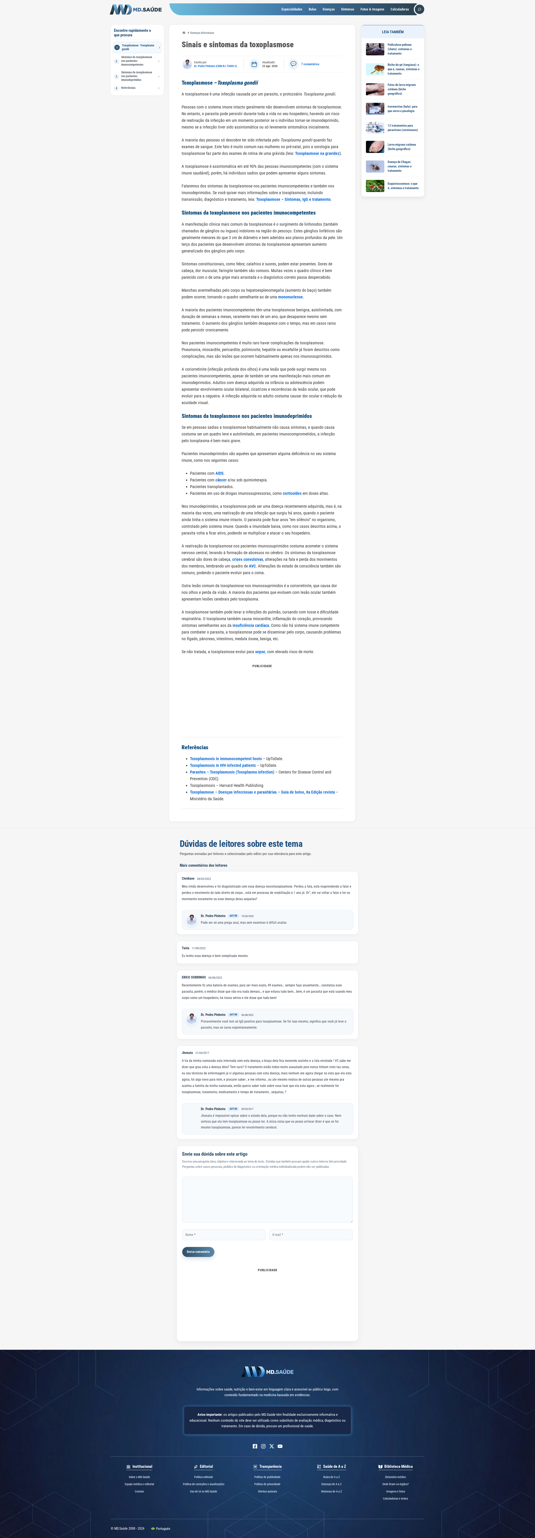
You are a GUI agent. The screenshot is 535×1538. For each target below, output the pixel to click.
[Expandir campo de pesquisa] (419, 9)
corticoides (292, 493)
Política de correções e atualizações (203, 1484)
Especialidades (292, 9)
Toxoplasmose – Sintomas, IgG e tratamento (293, 199)
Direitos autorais (267, 1491)
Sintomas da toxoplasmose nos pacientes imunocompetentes (136, 60)
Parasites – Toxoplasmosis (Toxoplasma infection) (232, 772)
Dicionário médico (395, 1477)
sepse (260, 651)
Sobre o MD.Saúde (139, 1477)
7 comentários (310, 64)
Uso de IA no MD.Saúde (203, 1491)
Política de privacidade (267, 1484)
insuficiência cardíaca (251, 625)
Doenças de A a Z (331, 1484)
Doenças (329, 9)
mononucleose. (291, 296)
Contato (139, 1491)
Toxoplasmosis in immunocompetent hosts (226, 758)
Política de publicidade (267, 1477)
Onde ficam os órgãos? (395, 1484)
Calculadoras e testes (395, 1498)
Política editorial (203, 1477)
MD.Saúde (184, 32)
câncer (221, 479)
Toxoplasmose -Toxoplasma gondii (138, 47)
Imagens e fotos (395, 1491)
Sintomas (347, 9)
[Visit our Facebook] (255, 1446)
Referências (128, 87)
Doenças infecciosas (202, 32)
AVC (252, 566)
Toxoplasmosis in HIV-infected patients (223, 765)
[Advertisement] (262, 698)
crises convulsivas (247, 559)
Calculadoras (400, 9)
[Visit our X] (271, 1446)
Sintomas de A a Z (331, 1491)
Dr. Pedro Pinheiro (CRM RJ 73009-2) (215, 66)
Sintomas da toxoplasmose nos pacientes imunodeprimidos (136, 76)
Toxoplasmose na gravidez (317, 153)
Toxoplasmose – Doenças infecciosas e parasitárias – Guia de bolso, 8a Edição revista (262, 792)
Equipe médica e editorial (139, 1484)
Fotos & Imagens (372, 9)
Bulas (312, 9)
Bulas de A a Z (331, 1477)
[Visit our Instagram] (263, 1446)
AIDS (219, 473)
